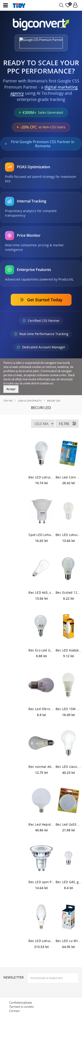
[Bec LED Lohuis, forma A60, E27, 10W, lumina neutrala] (41, 453)
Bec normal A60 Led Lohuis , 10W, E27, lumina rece (41, 766)
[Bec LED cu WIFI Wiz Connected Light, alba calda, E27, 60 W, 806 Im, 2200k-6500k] (68, 917)
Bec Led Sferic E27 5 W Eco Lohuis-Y (41, 709)
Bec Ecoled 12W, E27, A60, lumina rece (68, 592)
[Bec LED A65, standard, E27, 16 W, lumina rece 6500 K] (41, 568)
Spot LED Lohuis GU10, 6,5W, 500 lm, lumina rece (41, 535)
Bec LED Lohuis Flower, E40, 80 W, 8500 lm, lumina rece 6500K (41, 941)
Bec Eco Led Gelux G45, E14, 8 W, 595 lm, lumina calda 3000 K (41, 650)
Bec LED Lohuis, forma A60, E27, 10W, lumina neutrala (41, 477)
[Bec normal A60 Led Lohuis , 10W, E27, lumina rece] (41, 743)
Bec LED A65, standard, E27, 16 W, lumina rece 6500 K (41, 592)
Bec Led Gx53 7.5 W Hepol (68, 824)
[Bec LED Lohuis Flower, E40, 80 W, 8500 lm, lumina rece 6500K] (41, 917)
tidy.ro (8, 400)
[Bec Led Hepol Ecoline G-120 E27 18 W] (41, 800)
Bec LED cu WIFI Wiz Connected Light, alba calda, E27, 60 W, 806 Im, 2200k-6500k (68, 941)
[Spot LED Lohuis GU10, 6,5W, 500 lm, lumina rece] (41, 511)
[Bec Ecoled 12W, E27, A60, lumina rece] (68, 568)
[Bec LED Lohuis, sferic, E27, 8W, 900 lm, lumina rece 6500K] (68, 511)
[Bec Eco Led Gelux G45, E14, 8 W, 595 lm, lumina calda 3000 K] (41, 626)
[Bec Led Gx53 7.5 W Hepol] (68, 800)
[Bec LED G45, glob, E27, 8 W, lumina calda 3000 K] (68, 858)
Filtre (64, 423)
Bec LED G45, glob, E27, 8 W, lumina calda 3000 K (68, 882)
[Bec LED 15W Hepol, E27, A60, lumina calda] (68, 685)
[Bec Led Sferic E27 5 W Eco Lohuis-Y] (41, 685)
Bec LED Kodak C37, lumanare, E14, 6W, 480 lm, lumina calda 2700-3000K (68, 650)
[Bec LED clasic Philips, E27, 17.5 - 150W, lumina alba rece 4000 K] (68, 743)
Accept (10, 389)
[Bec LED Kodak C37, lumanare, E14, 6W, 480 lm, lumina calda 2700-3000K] (68, 626)
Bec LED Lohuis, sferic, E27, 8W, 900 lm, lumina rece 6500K (68, 535)
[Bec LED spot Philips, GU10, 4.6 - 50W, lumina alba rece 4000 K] (41, 858)
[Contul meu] (75, 5)
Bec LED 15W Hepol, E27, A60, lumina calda (68, 709)
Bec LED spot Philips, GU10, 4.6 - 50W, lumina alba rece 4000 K (41, 882)
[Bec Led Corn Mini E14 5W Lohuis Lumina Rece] (68, 453)
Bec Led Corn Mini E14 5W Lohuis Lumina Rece (68, 477)
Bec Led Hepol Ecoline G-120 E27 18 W (41, 824)
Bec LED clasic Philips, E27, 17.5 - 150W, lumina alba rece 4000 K (68, 766)
